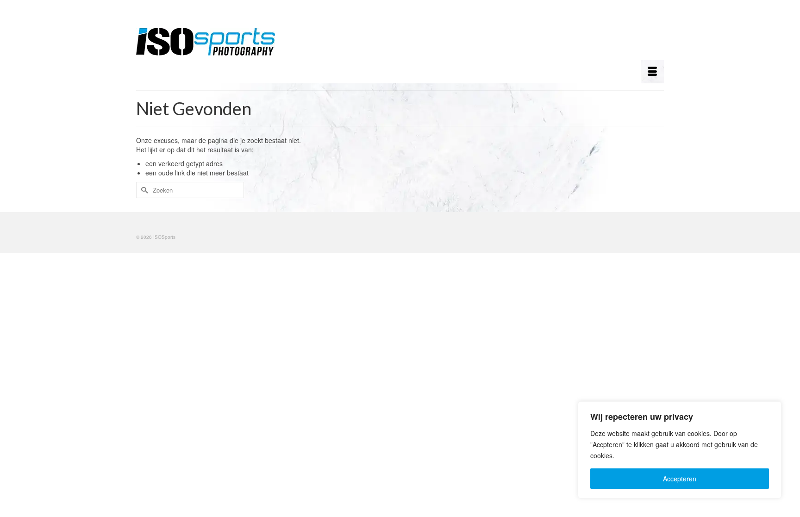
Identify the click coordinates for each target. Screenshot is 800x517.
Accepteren (679, 478)
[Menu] (652, 71)
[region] (679, 449)
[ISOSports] (219, 42)
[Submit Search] (143, 190)
